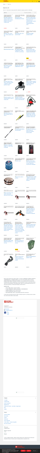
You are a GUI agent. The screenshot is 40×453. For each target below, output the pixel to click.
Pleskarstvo (33, 110)
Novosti (22, 46)
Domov (4, 4)
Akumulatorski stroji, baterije (8, 237)
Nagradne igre (6, 404)
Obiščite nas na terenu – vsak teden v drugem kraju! (12, 406)
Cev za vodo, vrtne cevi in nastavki (19, 237)
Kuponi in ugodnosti (7, 403)
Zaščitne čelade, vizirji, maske (19, 174)
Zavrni (29, 450)
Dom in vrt (27, 126)
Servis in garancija (7, 420)
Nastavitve (34, 450)
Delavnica (5, 14)
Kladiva (8, 78)
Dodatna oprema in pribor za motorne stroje (31, 238)
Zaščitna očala (22, 14)
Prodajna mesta (6, 401)
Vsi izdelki (19, 14)
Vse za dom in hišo (17, 78)
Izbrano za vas (11, 14)
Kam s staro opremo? (7, 423)
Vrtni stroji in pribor (28, 14)
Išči (32, 1)
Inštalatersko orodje (9, 253)
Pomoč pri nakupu (7, 414)
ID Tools (8, 14)
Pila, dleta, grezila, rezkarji (29, 253)
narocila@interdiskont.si (8, 310)
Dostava (5, 417)
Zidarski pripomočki (6, 126)
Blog (5, 407)
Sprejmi (23, 450)
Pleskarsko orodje (28, 110)
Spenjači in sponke (6, 142)
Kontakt (5, 409)
